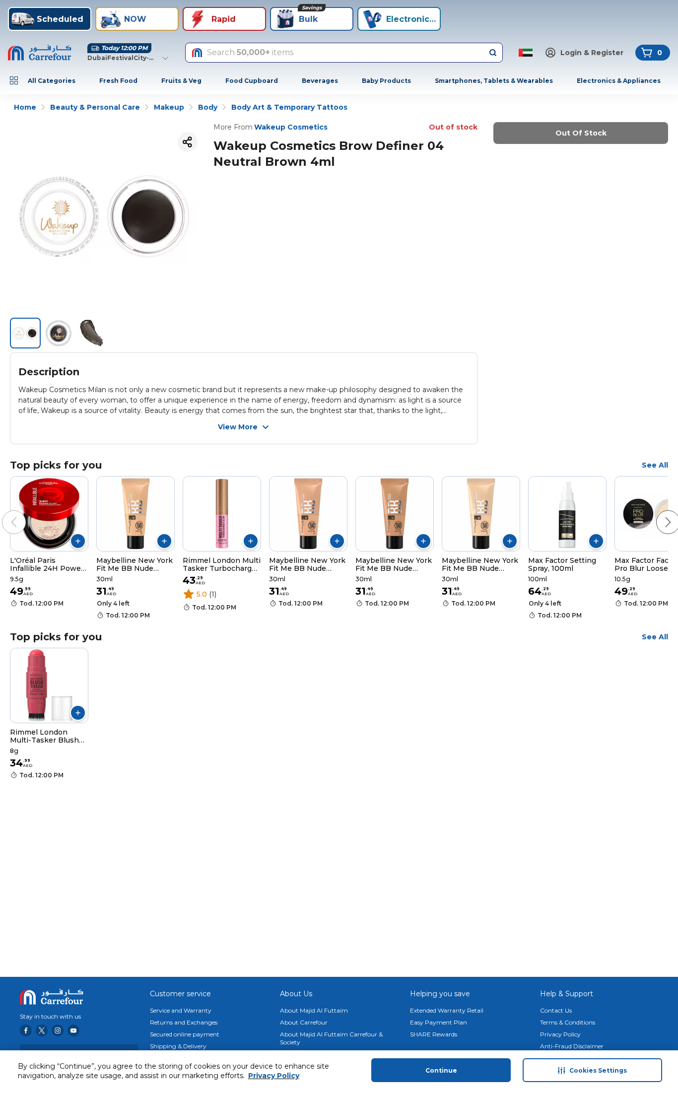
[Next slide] (658, 512)
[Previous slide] (4, 512)
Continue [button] (441, 1070)
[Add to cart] (78, 541)
